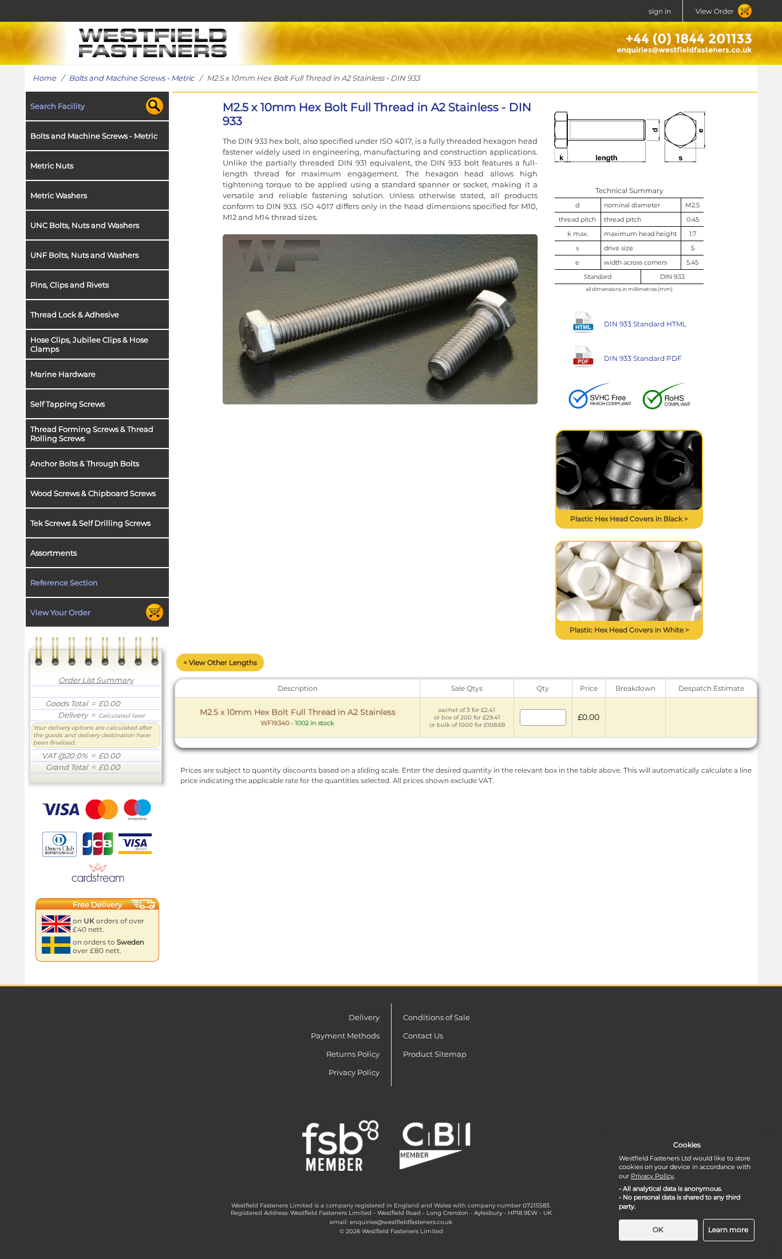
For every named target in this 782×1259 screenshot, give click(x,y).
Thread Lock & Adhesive (74, 314)
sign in (660, 11)
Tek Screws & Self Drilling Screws (90, 523)
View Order (715, 11)
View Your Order (60, 612)
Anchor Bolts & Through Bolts (84, 463)
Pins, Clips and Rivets (69, 284)
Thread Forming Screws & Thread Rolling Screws (91, 433)
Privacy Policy (354, 1072)
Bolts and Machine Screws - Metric (131, 77)
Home (44, 77)
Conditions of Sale (436, 1017)
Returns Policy (353, 1054)
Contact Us (423, 1035)
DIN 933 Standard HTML (645, 324)
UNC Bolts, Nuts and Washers (84, 225)
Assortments (53, 552)
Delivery (364, 1017)
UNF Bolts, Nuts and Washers (84, 254)
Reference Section (64, 582)
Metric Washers (58, 195)
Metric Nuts (51, 165)
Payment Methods (345, 1035)
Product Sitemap (435, 1054)
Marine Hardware (63, 374)
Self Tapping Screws (67, 403)
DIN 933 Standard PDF (643, 358)
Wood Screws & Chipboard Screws (93, 493)
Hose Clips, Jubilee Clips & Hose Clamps (89, 344)
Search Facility (57, 106)
